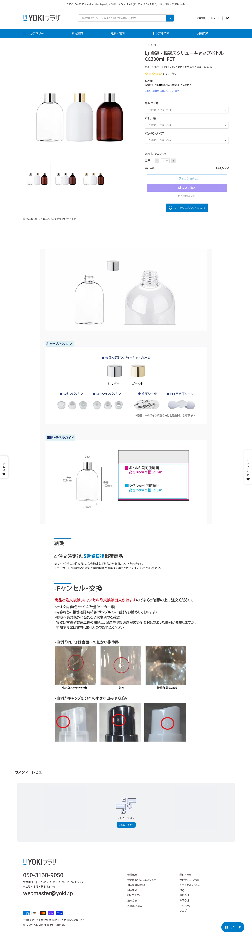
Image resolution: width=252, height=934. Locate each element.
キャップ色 (152, 103)
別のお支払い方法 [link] (186, 196)
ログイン (215, 18)
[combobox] (126, 18)
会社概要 (132, 875)
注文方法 (132, 900)
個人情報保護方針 (137, 885)
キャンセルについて (190, 885)
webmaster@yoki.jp (98, 4)
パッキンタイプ (154, 134)
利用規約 (132, 890)
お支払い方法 (134, 906)
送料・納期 (185, 875)
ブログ (183, 911)
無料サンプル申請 (189, 880)
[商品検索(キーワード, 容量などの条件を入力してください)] (170, 18)
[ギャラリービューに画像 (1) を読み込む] (37, 175)
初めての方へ (134, 895)
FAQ (181, 890)
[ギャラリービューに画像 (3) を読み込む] (93, 175)
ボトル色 (150, 118)
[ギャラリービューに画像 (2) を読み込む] (65, 175)
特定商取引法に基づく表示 (141, 880)
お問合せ (184, 900)
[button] (33, 33)
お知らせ (184, 895)
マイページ (185, 906)
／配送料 (158, 84)
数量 (147, 161)
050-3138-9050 (75, 4)
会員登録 (201, 18)
